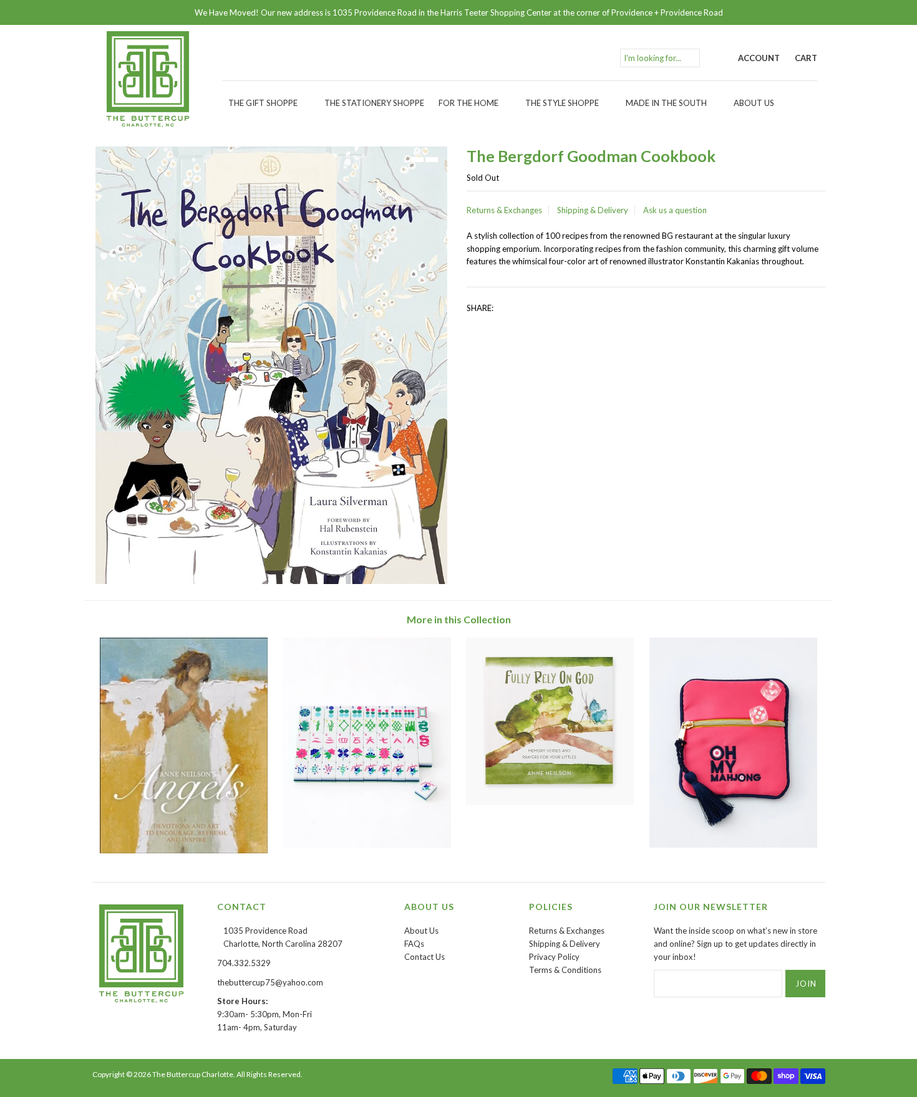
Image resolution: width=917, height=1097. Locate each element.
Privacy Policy (554, 957)
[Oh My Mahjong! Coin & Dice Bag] (733, 845)
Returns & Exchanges (504, 210)
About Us (754, 103)
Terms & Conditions (565, 970)
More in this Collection (459, 619)
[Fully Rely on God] (550, 802)
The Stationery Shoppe (374, 103)
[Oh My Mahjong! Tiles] (366, 845)
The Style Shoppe (562, 103)
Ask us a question (675, 210)
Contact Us (424, 957)
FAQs (414, 944)
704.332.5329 (244, 963)
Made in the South (666, 103)
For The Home (468, 103)
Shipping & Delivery (592, 210)
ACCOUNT (759, 58)
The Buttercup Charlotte (192, 1074)
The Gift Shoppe (263, 103)
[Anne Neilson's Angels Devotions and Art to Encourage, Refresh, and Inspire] (184, 850)
